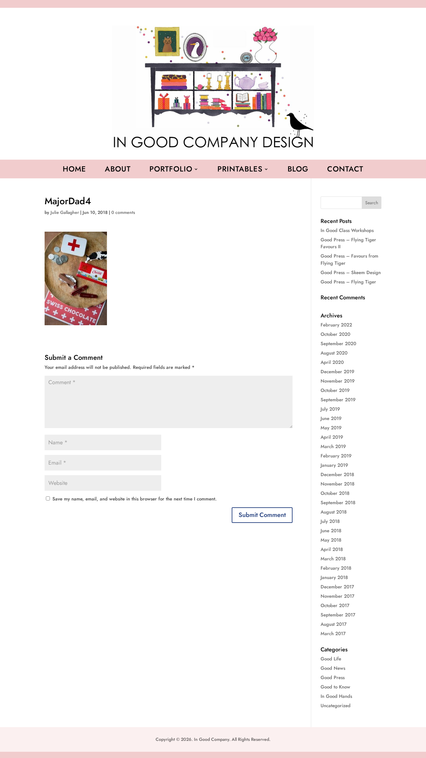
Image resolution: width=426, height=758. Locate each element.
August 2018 (334, 512)
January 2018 (334, 577)
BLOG (298, 170)
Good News (333, 668)
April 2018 (332, 549)
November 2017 (337, 596)
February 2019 (336, 455)
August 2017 (333, 624)
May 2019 (331, 427)
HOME (74, 170)
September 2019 (338, 399)
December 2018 (337, 474)
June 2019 (331, 418)
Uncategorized (336, 705)
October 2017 (335, 605)
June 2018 (331, 530)
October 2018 (335, 493)
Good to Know (335, 686)
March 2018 (333, 558)
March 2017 (333, 633)
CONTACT (345, 170)
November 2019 (338, 381)
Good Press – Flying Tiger (348, 281)
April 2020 (332, 362)
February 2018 (336, 568)
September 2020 (338, 343)
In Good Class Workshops (347, 230)
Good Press (333, 677)
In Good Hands (336, 696)
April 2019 (332, 437)
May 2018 (331, 540)
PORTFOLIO (170, 170)
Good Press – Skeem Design (351, 272)
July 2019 (330, 409)
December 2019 (337, 371)
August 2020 (334, 353)
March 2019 (333, 446)
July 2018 (330, 521)
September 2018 (338, 502)
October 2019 (335, 390)
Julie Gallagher (65, 212)
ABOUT (118, 170)
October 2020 (335, 334)
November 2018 (338, 483)
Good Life (331, 658)
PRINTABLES (240, 170)
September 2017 (338, 614)
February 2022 (336, 324)
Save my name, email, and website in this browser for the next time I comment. (134, 498)
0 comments (123, 212)
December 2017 (337, 586)
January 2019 (334, 465)
